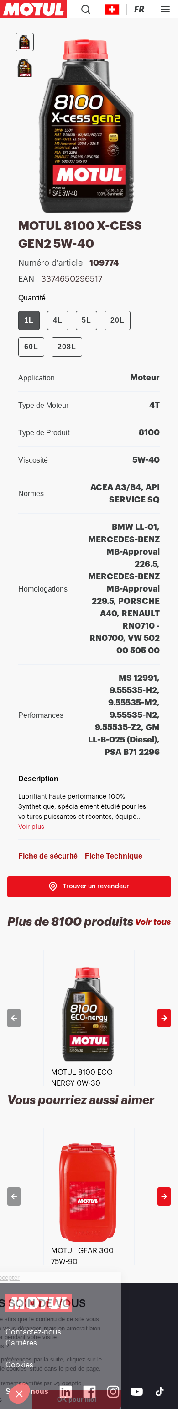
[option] (88, 1018)
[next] (164, 1018)
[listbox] (88, 1018)
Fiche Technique (113, 856)
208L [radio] (67, 347)
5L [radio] (86, 320)
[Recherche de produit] (86, 9)
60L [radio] (31, 347)
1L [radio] (29, 320)
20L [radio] (117, 320)
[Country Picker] (112, 9)
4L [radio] (58, 320)
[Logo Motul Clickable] (33, 9)
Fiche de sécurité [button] (48, 856)
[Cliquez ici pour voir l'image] (25, 42)
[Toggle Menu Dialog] (165, 9)
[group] (89, 334)
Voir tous (153, 922)
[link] (89, 886)
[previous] (14, 1018)
